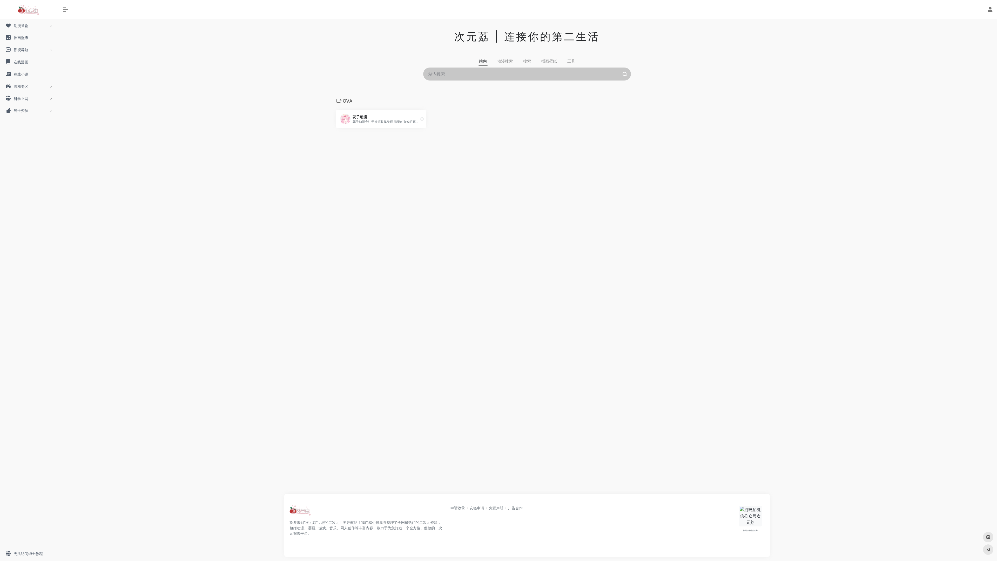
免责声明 (496, 508)
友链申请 (477, 508)
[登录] (990, 10)
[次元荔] (300, 512)
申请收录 (457, 508)
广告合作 (515, 508)
